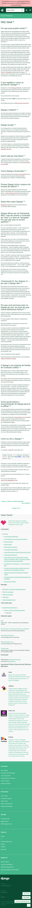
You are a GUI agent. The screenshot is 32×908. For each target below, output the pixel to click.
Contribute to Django (6, 798)
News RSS (3, 849)
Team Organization (6, 775)
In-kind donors (6, 886)
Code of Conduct (5, 780)
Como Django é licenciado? (11, 549)
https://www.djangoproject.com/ (9, 480)
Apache (27, 70)
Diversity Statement (6, 783)
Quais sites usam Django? (10, 555)
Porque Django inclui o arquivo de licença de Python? (17, 552)
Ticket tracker (5, 648)
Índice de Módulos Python (9, 600)
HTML (12, 659)
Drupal (8, 380)
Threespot (5, 892)
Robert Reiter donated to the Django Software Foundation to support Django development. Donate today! (18, 522)
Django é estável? (8, 541)
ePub (19, 659)
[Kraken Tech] (4, 716)
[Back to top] (28, 905)
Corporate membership (7, 864)
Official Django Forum (7, 642)
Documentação (7, 15)
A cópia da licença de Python (12, 193)
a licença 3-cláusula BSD (20, 174)
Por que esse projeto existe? (11, 536)
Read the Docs (11, 661)
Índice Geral (5, 597)
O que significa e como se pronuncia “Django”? (15, 539)
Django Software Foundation (8, 778)
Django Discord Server (7, 635)
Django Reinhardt (16, 88)
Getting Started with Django (8, 773)
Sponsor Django (5, 861)
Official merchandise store (7, 867)
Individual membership (6, 806)
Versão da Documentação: (22, 901)
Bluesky (3, 844)
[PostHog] (4, 741)
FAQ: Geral (5, 534)
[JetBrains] (4, 691)
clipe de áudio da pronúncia (22, 103)
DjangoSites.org (5, 204)
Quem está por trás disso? (10, 547)
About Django (4, 770)
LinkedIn (3, 846)
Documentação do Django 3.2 (10, 607)
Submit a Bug (4, 801)
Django (2, 10)
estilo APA (11, 450)
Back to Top (16, 508)
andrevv (5, 897)
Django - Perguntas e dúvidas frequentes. (13, 501)
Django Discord (5, 821)
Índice (2, 629)
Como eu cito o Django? (10, 581)
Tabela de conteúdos (7, 594)
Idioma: (26, 897)
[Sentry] (4, 677)
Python (3, 72)
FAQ (2, 621)
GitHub (2, 836)
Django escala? (8, 544)
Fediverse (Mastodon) (6, 841)
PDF (16, 659)
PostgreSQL (9, 72)
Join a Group (4, 795)
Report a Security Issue (6, 803)
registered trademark (16, 903)
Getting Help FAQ (5, 818)
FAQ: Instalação (26, 503)
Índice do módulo (10, 629)
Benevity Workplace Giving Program (10, 869)
